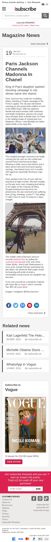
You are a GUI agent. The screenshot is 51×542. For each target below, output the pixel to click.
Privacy (5, 514)
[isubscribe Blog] (46, 498)
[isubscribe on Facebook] (34, 498)
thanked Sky (19, 259)
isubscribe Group (41, 510)
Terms (5, 519)
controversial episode (15, 262)
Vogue (23, 284)
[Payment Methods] (30, 539)
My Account (7, 505)
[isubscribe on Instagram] (40, 498)
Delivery (5, 508)
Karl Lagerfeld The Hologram (27, 335)
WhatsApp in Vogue (21, 364)
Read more (34, 25)
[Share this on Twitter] (15, 305)
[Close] (48, 474)
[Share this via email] (22, 305)
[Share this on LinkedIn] (36, 305)
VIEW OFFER (14, 462)
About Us (6, 502)
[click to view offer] (25, 424)
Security (5, 516)
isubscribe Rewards (11, 522)
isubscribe (43, 504)
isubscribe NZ (43, 507)
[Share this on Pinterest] (29, 305)
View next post (38, 44)
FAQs (4, 511)
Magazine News (21, 35)
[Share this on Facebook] (8, 305)
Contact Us (7, 499)
